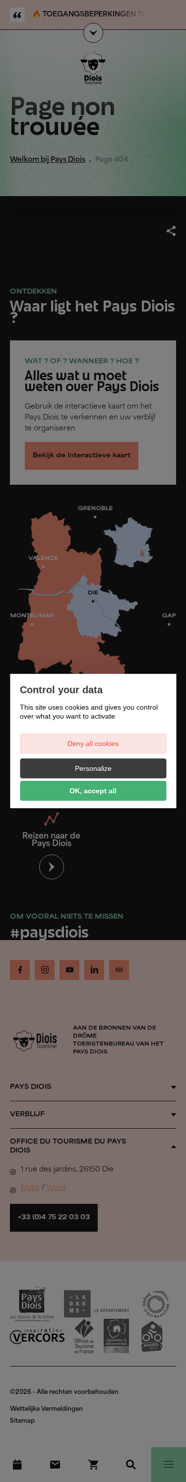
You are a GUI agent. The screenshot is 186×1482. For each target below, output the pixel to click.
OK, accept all (93, 791)
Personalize (93, 768)
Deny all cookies (93, 743)
